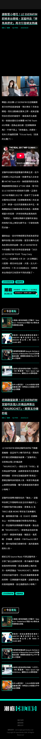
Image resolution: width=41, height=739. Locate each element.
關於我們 (20, 720)
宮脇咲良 (19, 282)
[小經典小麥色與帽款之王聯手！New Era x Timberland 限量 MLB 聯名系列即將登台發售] (7, 322)
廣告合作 (20, 725)
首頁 (3, 28)
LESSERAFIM (8, 282)
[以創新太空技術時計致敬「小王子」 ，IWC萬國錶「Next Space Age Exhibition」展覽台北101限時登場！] (7, 371)
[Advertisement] (20, 52)
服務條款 (20, 723)
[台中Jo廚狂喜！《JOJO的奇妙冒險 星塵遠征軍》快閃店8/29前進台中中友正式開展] (7, 387)
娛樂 (8, 28)
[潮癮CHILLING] (20, 708)
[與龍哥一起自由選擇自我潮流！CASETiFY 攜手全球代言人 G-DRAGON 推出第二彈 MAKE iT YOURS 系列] (7, 338)
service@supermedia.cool (24, 730)
